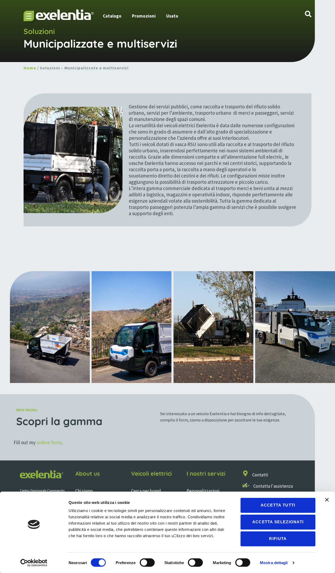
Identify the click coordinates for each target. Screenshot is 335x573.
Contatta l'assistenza (273, 486)
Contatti (260, 475)
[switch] (147, 562)
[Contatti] (245, 473)
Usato (172, 16)
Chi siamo (84, 491)
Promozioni (144, 16)
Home (30, 67)
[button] (6, 323)
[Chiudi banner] (327, 500)
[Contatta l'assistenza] (245, 485)
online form (49, 442)
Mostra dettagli (274, 562)
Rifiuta (278, 538)
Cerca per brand (146, 491)
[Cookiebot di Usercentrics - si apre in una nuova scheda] (34, 563)
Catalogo (112, 16)
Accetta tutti (278, 505)
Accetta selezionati (278, 522)
